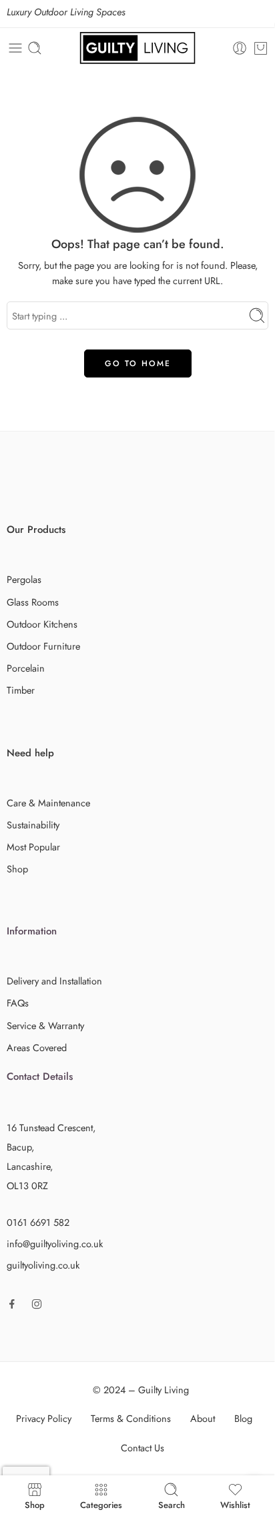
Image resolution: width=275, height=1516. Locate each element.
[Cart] (260, 48)
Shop (17, 869)
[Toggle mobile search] (34, 48)
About (202, 1418)
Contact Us (142, 1448)
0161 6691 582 (38, 1222)
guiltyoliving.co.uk (43, 1265)
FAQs (18, 1003)
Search (171, 1504)
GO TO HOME (138, 363)
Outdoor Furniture (43, 646)
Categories (101, 1504)
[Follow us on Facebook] (12, 1304)
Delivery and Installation (54, 981)
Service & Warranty (45, 1025)
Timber (21, 690)
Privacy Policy (43, 1418)
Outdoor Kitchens (42, 624)
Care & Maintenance (48, 803)
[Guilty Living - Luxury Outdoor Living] (137, 48)
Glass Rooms (33, 602)
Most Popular (33, 847)
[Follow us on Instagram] (37, 1304)
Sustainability (33, 825)
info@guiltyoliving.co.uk (55, 1244)
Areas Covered (37, 1047)
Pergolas (24, 579)
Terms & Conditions (131, 1418)
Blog (243, 1418)
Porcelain (26, 668)
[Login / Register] (240, 48)
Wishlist (235, 1504)
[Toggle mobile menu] (15, 48)
